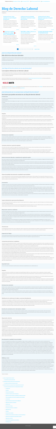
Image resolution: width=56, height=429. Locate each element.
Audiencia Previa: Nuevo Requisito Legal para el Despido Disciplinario (45, 18)
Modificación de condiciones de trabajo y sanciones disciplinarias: (15, 414)
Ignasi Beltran (22, 87)
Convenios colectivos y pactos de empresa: (12, 393)
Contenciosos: (8, 388)
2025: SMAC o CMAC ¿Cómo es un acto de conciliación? (28, 32)
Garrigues (40, 86)
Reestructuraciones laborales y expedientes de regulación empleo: (15, 395)
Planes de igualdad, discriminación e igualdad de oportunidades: (15, 397)
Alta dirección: (8, 404)
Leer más (17, 29)
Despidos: (7, 390)
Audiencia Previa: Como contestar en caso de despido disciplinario (9, 18)
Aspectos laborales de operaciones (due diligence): (13, 400)
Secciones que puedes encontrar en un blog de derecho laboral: (13, 386)
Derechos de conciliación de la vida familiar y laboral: (14, 416)
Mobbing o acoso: (8, 421)
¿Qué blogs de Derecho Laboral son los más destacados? (11, 381)
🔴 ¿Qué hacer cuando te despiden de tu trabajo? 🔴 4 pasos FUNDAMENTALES (9, 33)
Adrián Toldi (15, 86)
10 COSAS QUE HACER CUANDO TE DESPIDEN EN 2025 (45, 32)
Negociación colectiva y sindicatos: (11, 402)
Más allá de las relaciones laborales (9, 379)
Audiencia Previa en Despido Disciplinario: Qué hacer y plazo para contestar (28, 18)
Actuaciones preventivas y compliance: (11, 407)
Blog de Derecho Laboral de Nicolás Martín (35, 78)
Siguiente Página (37, 49)
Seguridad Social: (8, 409)
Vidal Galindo (9, 87)
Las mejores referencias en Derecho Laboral (11, 383)
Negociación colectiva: (9, 418)
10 (32, 49)
